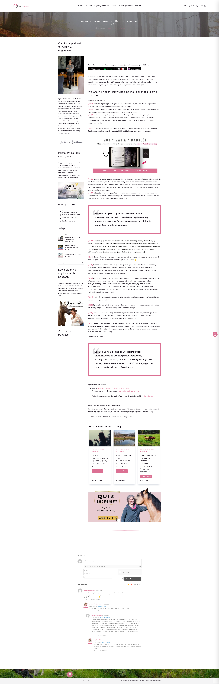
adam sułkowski (102, 606)
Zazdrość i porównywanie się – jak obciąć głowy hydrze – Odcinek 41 (100, 460)
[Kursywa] (87, 566)
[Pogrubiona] (85, 566)
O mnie (80, 6)
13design (87, 681)
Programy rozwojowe (102, 6)
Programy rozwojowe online (71, 214)
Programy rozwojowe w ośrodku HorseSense (70, 211)
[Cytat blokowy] (99, 566)
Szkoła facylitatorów (125, 6)
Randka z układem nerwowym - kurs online (72, 246)
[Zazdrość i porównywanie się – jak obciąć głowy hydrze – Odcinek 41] (100, 438)
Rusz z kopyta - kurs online (73, 254)
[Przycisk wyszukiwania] (82, 262)
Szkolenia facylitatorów (70, 221)
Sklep (114, 6)
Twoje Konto (190, 6)
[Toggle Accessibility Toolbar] (215, 334)
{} (106, 566)
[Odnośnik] (104, 566)
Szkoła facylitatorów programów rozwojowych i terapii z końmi (73, 237)
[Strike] (92, 566)
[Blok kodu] (102, 566)
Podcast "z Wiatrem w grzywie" (116, 28)
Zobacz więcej (98, 471)
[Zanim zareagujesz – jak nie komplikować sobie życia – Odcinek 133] (124, 438)
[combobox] (69, 263)
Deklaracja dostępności (153, 680)
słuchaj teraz (148, 396)
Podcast (89, 6)
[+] (109, 566)
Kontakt (138, 6)
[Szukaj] (197, 6)
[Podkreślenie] (90, 566)
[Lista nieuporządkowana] (97, 566)
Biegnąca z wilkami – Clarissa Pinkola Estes (113, 388)
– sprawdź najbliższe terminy (128, 391)
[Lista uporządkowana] (95, 566)
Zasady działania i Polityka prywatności (132, 680)
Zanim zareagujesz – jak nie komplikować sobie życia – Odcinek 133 (124, 460)
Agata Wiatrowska (95, 604)
